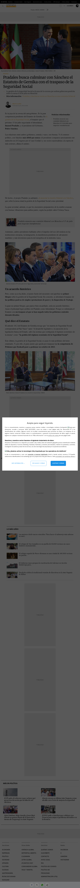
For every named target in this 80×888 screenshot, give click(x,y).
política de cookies (53, 435)
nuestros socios (30, 427)
